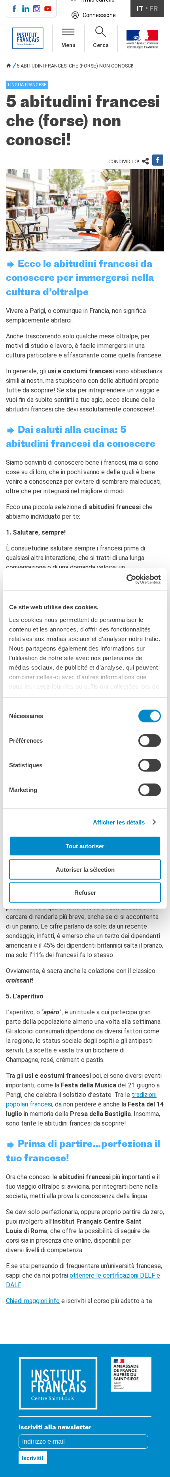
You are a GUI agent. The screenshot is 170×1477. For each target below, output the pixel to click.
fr (153, 8)
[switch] (149, 740)
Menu (68, 45)
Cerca (101, 45)
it (140, 8)
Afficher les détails (119, 822)
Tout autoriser (85, 846)
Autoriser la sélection (85, 869)
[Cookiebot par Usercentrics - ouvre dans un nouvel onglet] (126, 579)
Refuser (85, 892)
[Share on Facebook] (157, 160)
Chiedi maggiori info (33, 1301)
